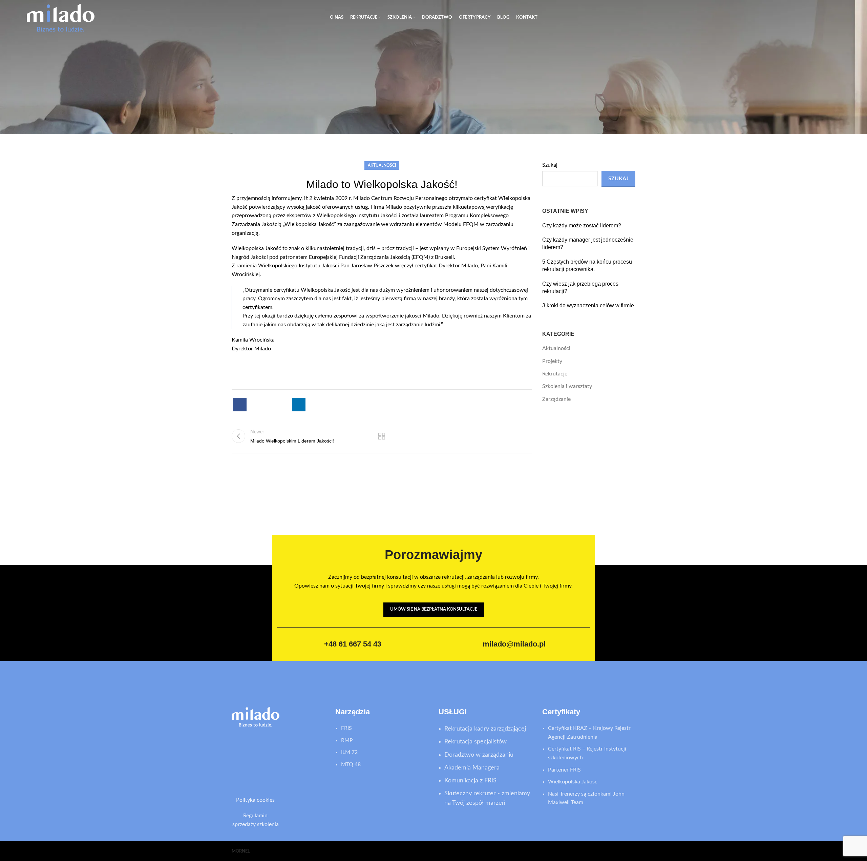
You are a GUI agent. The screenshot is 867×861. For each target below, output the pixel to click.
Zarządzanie (556, 399)
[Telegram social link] (318, 404)
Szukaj (549, 165)
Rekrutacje (554, 373)
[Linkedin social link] (298, 404)
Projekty (552, 361)
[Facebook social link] (240, 404)
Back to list (381, 436)
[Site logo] (60, 17)
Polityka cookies (255, 800)
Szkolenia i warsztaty (567, 386)
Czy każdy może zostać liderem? (581, 225)
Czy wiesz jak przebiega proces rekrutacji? (580, 287)
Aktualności (382, 165)
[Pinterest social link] (279, 404)
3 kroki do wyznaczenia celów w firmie (588, 305)
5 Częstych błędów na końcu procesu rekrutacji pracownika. (587, 265)
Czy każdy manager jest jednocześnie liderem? (587, 243)
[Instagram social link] (265, 757)
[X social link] (259, 404)
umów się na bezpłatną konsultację (433, 609)
